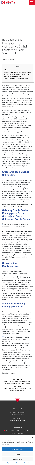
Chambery (21, 433)
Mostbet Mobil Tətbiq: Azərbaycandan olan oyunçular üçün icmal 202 (17, 389)
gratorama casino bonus (9, 191)
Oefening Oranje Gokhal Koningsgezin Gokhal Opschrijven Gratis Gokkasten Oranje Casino (17, 73)
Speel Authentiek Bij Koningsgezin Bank (16, 78)
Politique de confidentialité (22, 463)
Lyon (7, 430)
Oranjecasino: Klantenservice (12, 76)
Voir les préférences (17, 459)
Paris (12, 430)
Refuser (17, 454)
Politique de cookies (10, 463)
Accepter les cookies (17, 449)
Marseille (27, 430)
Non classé (11, 373)
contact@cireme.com (17, 420)
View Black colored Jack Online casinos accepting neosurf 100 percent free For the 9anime (17, 382)
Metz (13, 433)
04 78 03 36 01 (17, 418)
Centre (19, 430)
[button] (32, 437)
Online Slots (7, 70)
